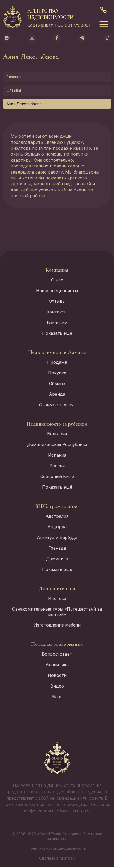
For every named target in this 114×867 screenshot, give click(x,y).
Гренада (57, 548)
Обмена (57, 383)
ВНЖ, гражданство (57, 506)
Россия (57, 465)
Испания (57, 455)
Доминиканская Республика (57, 444)
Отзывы (14, 90)
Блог (57, 696)
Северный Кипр (57, 476)
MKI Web (67, 858)
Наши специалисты (57, 290)
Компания (57, 270)
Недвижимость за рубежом (57, 424)
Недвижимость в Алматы (57, 352)
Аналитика (57, 664)
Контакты (57, 311)
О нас (57, 280)
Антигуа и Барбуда (57, 537)
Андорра (57, 526)
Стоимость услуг (57, 404)
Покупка (57, 372)
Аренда (57, 394)
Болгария (57, 433)
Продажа (57, 362)
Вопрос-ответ (57, 654)
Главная (14, 77)
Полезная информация (57, 644)
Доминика (57, 558)
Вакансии (57, 322)
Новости (57, 675)
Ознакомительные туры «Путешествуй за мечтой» (57, 611)
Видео (57, 686)
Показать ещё (57, 333)
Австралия (57, 516)
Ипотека (57, 598)
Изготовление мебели (57, 625)
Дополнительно (57, 588)
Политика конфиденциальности (57, 848)
